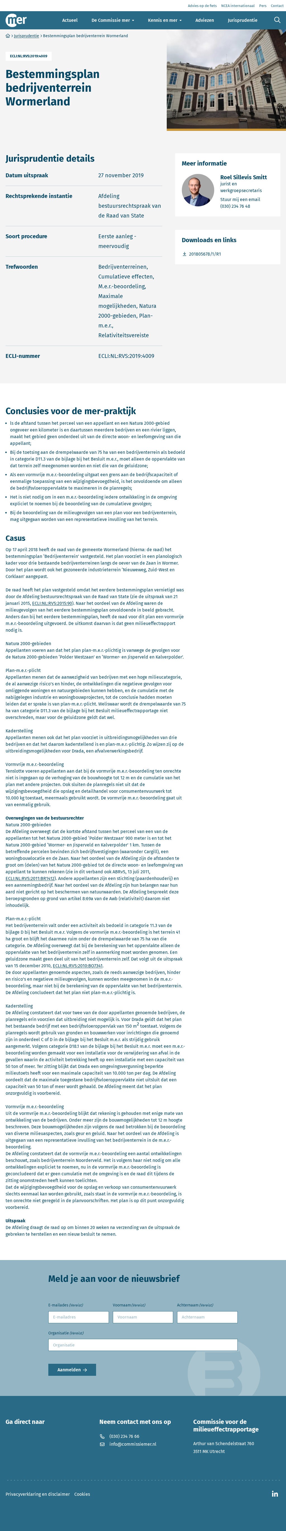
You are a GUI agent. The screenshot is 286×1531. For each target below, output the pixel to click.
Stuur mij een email (247, 199)
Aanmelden (69, 1369)
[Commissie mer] (16, 20)
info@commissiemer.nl (132, 1444)
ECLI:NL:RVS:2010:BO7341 (78, 965)
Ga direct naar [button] (25, 1422)
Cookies (82, 1494)
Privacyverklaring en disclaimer (38, 1494)
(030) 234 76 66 (124, 1436)
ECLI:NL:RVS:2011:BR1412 (30, 878)
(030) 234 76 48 (247, 206)
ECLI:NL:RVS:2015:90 (52, 603)
